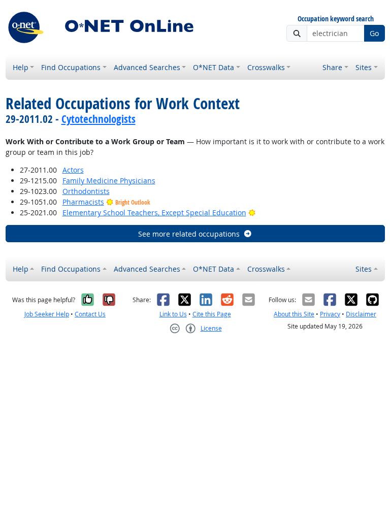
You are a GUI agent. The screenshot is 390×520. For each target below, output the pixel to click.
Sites (363, 67)
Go (374, 33)
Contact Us (90, 314)
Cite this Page (211, 314)
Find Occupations (71, 67)
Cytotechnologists (98, 119)
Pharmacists (83, 202)
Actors (73, 170)
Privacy (330, 314)
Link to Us (173, 314)
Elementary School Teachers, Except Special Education (154, 212)
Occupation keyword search (336, 19)
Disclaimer (361, 314)
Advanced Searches (147, 67)
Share (332, 67)
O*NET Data (213, 67)
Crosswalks (266, 67)
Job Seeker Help (46, 314)
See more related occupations (189, 234)
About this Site (294, 314)
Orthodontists (86, 191)
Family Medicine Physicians (108, 180)
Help (20, 67)
